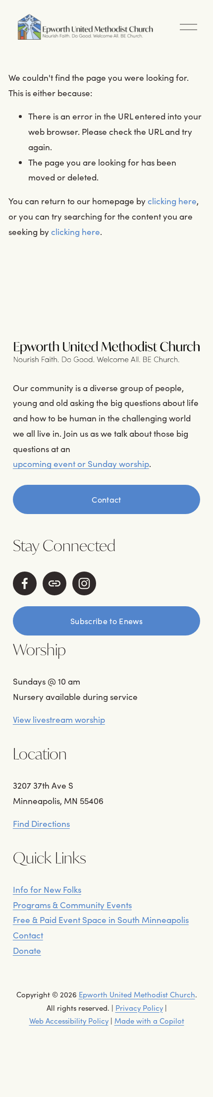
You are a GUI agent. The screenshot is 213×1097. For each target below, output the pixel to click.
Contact (106, 499)
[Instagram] (84, 583)
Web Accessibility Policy (68, 1021)
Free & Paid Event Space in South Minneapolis (101, 919)
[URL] (54, 583)
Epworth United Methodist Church (137, 994)
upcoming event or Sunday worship (81, 463)
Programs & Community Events (72, 905)
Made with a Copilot (149, 1021)
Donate (27, 950)
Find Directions (41, 823)
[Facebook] (25, 583)
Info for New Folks (47, 889)
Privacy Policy (139, 1008)
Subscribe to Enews (106, 621)
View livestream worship (59, 719)
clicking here (172, 201)
